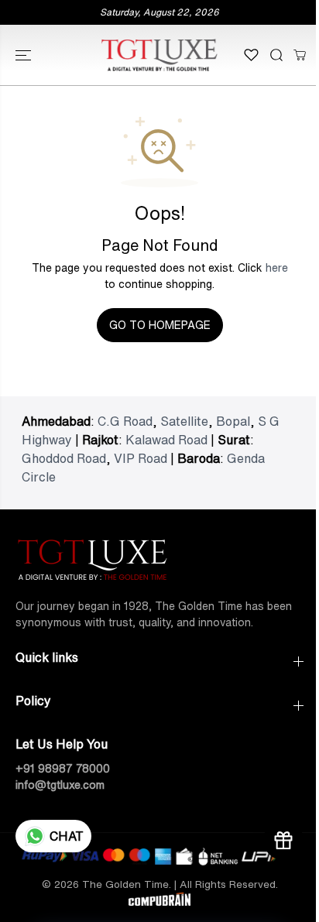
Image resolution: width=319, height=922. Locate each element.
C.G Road (125, 421)
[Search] (276, 55)
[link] (159, 558)
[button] (24, 55)
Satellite (184, 421)
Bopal (233, 421)
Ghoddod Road (64, 458)
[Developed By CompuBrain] (159, 901)
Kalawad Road (166, 440)
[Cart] (299, 55)
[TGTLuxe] (159, 55)
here (277, 267)
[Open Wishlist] (251, 55)
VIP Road (140, 458)
